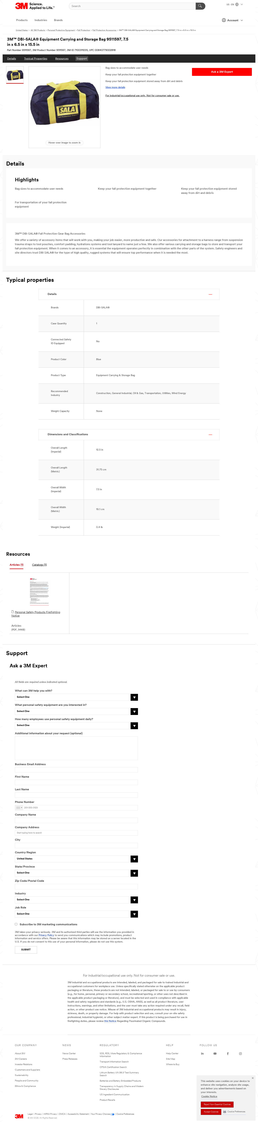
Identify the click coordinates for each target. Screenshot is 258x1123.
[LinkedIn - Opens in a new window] (202, 1053)
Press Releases (69, 1059)
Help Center (172, 1053)
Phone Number (24, 802)
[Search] (200, 6)
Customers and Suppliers (27, 1070)
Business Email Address (30, 764)
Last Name (22, 789)
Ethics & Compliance (25, 1086)
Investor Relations (23, 1064)
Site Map (170, 1059)
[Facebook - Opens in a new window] (227, 1053)
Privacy (38, 1114)
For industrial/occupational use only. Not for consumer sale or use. (142, 95)
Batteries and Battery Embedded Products (120, 1081)
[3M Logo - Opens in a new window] (35, 6)
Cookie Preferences (125, 1114)
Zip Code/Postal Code (29, 881)
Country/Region (25, 852)
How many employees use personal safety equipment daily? (54, 719)
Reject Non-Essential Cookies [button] (217, 1105)
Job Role (20, 907)
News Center (69, 1053)
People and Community (26, 1081)
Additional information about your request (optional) (48, 733)
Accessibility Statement (78, 1114)
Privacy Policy (46, 935)
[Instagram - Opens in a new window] (240, 1053)
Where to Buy (173, 1064)
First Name (22, 777)
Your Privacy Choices (100, 1114)
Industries (41, 20)
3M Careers (21, 1059)
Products (22, 20)
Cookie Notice (209, 1096)
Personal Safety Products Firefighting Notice (35, 614)
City (17, 840)
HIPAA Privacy (50, 1114)
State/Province (25, 866)
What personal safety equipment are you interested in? (51, 705)
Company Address (27, 827)
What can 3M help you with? (33, 690)
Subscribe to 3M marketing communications (48, 924)
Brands (58, 20)
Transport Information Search (114, 1062)
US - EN (230, 5)
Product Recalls (107, 1100)
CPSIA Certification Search (113, 1067)
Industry (20, 893)
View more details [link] (115, 87)
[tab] (16, 565)
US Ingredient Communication (115, 1095)
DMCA (62, 1114)
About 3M (20, 1053)
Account (233, 20)
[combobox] (19, 807)
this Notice (110, 1021)
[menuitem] (11, 58)
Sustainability (21, 1075)
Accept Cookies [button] (211, 1112)
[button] (234, 1112)
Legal (30, 1114)
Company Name (25, 814)
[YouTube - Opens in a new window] (215, 1053)
